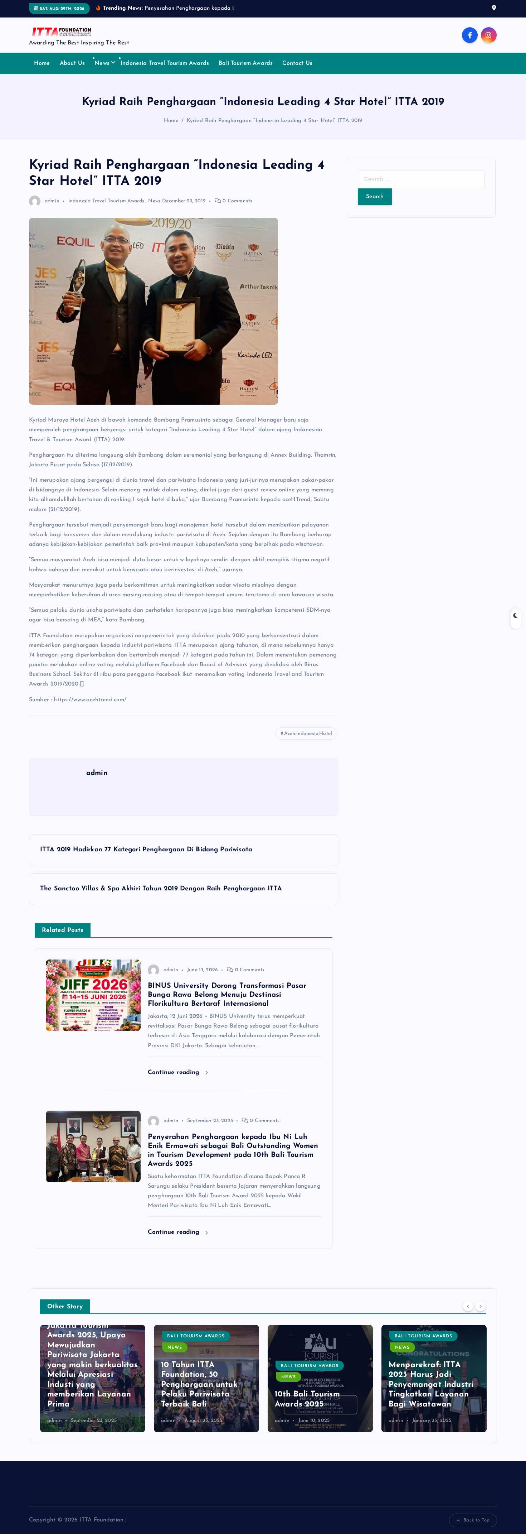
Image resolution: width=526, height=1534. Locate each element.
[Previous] (468, 1305)
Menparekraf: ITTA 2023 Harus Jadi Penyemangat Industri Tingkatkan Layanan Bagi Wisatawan (431, 1385)
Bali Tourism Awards (246, 63)
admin (52, 201)
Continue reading (175, 1072)
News (101, 63)
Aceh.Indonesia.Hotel (308, 733)
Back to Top (476, 1520)
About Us (72, 63)
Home (42, 63)
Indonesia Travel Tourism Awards (165, 63)
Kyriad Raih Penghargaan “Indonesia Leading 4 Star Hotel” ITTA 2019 (274, 121)
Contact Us (297, 63)
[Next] (480, 1305)
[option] (92, 1378)
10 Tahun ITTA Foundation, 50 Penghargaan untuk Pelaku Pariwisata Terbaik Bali (199, 1385)
